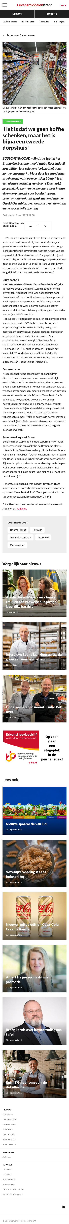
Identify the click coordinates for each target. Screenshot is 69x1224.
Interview (43, 537)
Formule (37, 529)
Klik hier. (22, 508)
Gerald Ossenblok (20, 537)
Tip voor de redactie (13, 1189)
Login (63, 5)
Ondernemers (10, 21)
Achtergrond (10, 1144)
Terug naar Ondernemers (21, 35)
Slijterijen (59, 21)
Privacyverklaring (12, 1194)
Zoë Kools (8, 215)
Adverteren (9, 1179)
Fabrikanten (28, 21)
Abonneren (9, 1184)
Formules (44, 21)
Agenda (7, 1157)
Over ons (7, 1169)
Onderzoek (9, 1134)
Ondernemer (17, 545)
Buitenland (9, 1139)
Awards (52, 14)
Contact (7, 1174)
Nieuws (17, 14)
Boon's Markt (18, 529)
